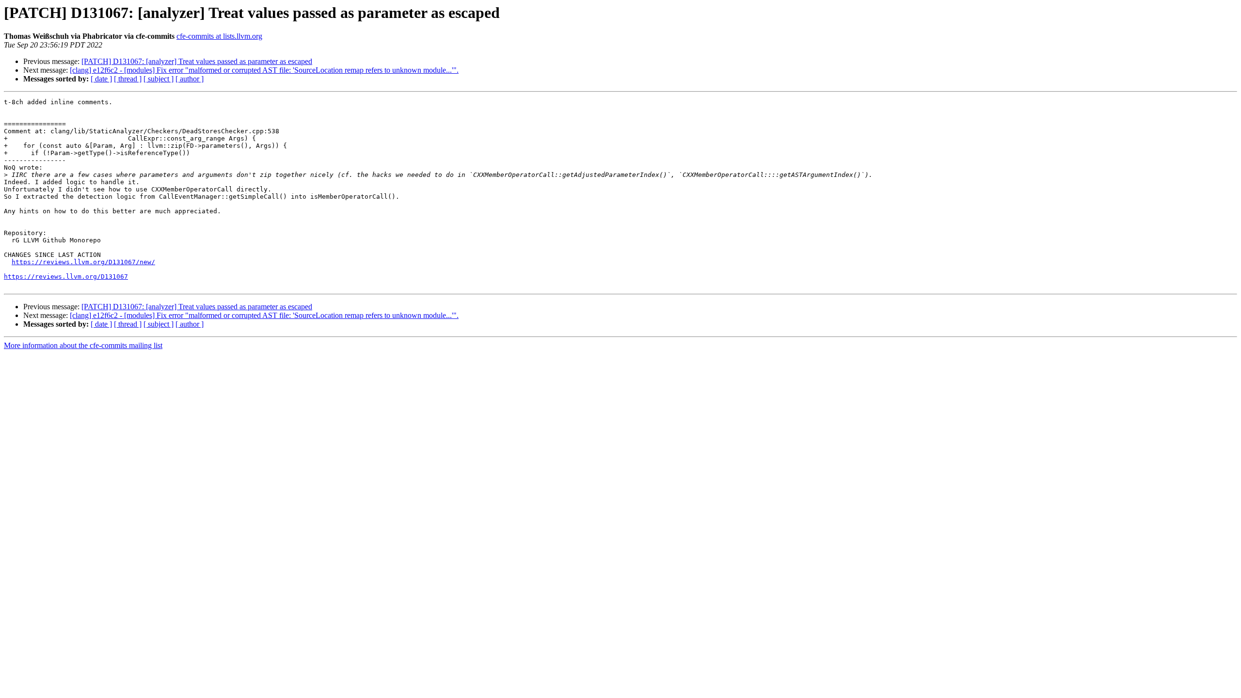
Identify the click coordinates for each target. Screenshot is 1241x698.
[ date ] (101, 79)
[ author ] (189, 79)
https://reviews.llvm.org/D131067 (66, 276)
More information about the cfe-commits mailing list (83, 345)
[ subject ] (158, 79)
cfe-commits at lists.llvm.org (219, 36)
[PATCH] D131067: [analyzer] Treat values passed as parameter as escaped (196, 61)
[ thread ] (128, 79)
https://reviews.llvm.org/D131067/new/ (83, 262)
